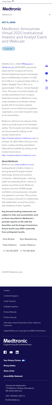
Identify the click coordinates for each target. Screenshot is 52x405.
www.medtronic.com (24, 164)
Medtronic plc (8, 67)
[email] (46, 73)
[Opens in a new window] (5, 353)
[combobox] (6, 1)
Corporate (8, 48)
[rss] (46, 80)
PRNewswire (27, 64)
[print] (46, 66)
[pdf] (46, 88)
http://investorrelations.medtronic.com (19, 138)
